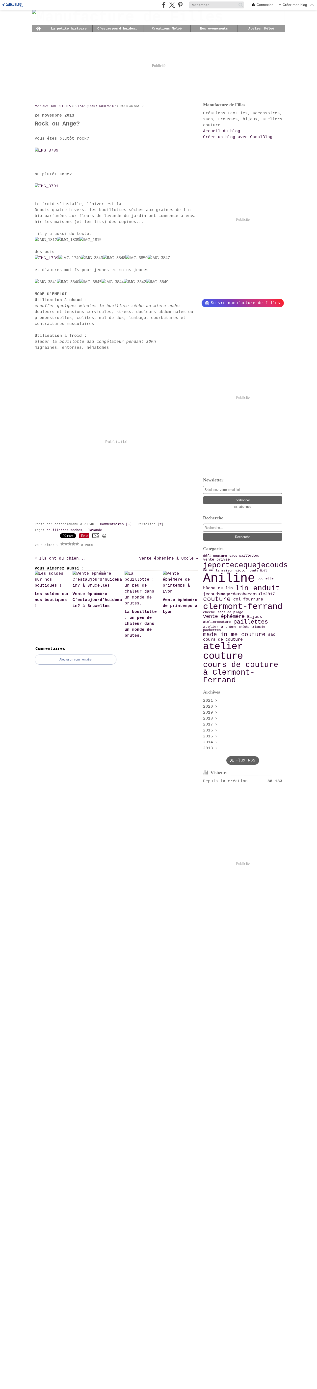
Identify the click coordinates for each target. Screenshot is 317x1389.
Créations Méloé (167, 28)
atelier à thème (220, 627)
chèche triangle (252, 627)
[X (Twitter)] (172, 5)
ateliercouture (217, 622)
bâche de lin (218, 588)
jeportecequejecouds (245, 565)
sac (271, 635)
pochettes (212, 630)
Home (38, 26)
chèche (209, 612)
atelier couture (223, 651)
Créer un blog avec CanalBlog (237, 137)
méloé (208, 570)
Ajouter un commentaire (75, 659)
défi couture (215, 556)
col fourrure (248, 600)
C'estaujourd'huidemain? (117, 28)
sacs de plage (230, 612)
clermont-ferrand (242, 607)
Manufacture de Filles (53, 106)
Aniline (229, 578)
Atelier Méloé (261, 28)
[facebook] (164, 5)
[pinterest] (180, 5)
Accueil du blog (221, 131)
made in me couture (234, 635)
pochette (265, 578)
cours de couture (223, 640)
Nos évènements (214, 28)
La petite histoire (69, 28)
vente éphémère (224, 616)
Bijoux (254, 617)
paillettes (250, 622)
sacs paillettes (244, 556)
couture (217, 599)
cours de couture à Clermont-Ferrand (240, 672)
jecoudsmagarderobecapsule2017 (239, 594)
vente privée (216, 560)
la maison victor (231, 570)
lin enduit (257, 588)
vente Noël (258, 570)
